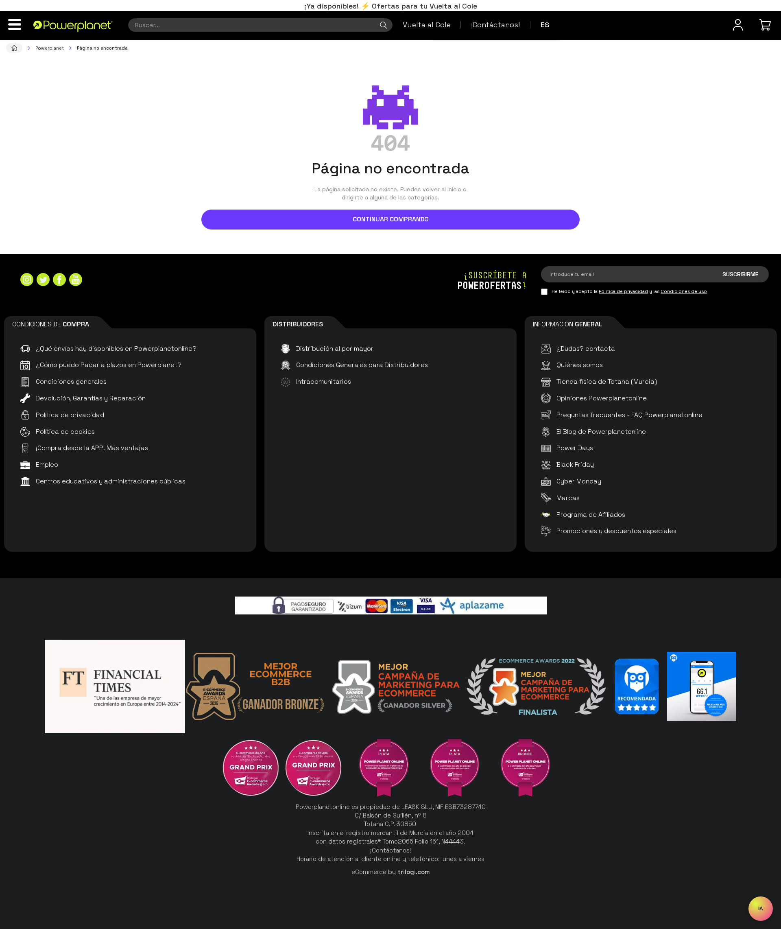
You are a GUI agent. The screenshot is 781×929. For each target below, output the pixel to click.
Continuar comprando (391, 219)
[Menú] (14, 24)
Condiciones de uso (684, 291)
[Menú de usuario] (738, 25)
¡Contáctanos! (495, 24)
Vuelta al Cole (427, 24)
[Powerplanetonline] (73, 25)
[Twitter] (43, 280)
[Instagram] (26, 280)
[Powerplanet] (14, 48)
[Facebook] (59, 280)
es (545, 24)
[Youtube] (75, 280)
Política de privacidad (623, 291)
